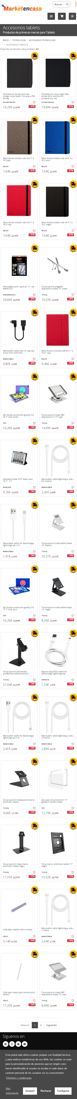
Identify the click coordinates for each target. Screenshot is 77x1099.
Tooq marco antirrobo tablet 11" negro (57, 865)
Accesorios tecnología (42, 40)
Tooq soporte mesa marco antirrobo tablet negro (15, 865)
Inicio (6, 40)
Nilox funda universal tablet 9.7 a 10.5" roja (57, 352)
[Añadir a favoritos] (34, 102)
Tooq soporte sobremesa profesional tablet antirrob (15, 673)
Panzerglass (9, 295)
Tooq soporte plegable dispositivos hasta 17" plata (54, 288)
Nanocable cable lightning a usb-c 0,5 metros (57, 480)
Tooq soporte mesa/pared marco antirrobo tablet (19, 801)
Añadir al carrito (20, 114)
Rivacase (7, 487)
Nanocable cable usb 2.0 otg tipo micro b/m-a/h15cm (19, 352)
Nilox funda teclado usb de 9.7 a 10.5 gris (18, 159)
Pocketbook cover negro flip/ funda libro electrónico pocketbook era (55, 96)
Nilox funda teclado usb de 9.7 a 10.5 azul (57, 159)
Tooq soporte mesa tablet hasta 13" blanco (56, 544)
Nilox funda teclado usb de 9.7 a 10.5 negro (57, 223)
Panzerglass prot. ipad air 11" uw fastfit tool (18, 288)
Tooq (44, 295)
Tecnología (19, 40)
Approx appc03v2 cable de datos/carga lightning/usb (54, 673)
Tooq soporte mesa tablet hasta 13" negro (56, 608)
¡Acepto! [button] (30, 1090)
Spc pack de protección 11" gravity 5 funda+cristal (54, 801)
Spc (4, 423)
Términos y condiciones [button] (19, 1078)
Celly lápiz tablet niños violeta (17, 930)
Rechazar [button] (46, 1090)
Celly (5, 936)
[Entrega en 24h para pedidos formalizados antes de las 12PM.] (34, 55)
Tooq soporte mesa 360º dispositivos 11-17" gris (53, 416)
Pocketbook (9, 102)
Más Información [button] (12, 1091)
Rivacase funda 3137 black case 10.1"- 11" (18, 480)
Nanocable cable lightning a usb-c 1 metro (57, 929)
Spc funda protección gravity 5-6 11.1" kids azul (18, 608)
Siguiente (51, 1025)
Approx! (45, 679)
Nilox (5, 166)
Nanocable (8, 359)
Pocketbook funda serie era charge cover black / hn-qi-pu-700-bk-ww (19, 96)
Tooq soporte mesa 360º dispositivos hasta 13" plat (53, 993)
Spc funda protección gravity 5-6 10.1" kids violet (18, 416)
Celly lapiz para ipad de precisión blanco (19, 993)
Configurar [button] (63, 1090)
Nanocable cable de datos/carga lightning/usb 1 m (18, 544)
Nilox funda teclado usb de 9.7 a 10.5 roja (18, 223)
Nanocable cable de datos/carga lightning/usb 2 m (18, 737)
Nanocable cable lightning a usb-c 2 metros (57, 737)
